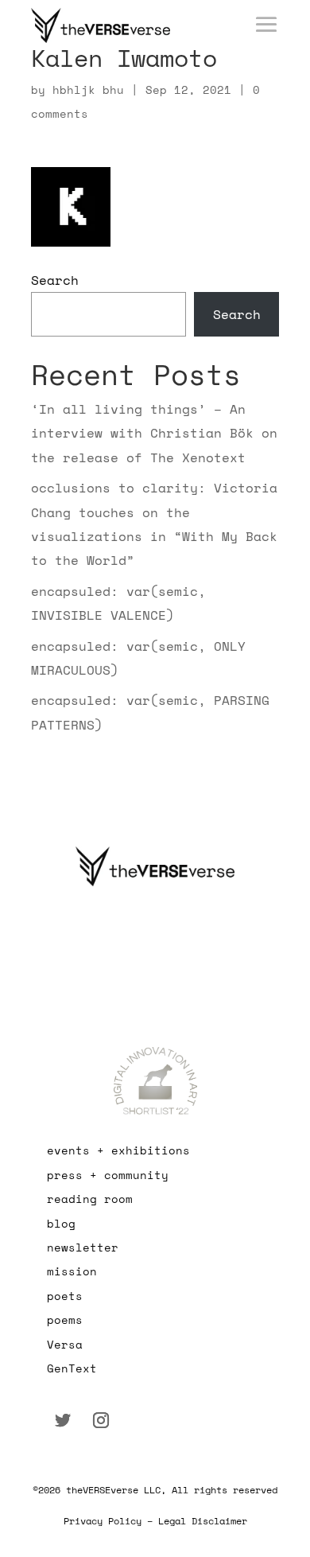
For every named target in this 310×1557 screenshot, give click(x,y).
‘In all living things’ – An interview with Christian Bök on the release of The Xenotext (154, 433)
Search (55, 280)
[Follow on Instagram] (101, 1420)
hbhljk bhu (88, 89)
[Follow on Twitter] (63, 1420)
